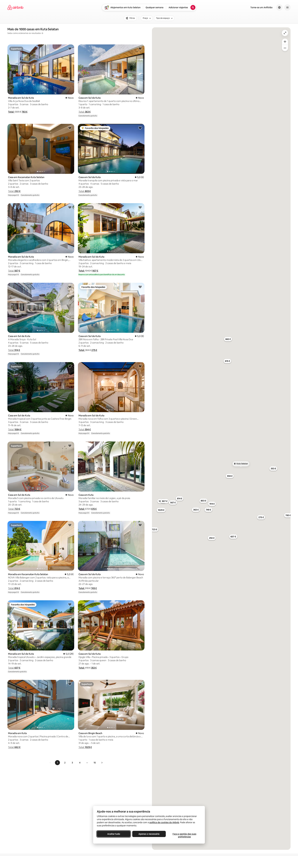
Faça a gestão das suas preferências (184, 835)
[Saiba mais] (42, 33)
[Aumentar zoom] (285, 42)
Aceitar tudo (113, 834)
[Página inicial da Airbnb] (15, 7)
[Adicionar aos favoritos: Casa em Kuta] (140, 445)
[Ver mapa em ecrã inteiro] (285, 33)
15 (95, 762)
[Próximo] (102, 762)
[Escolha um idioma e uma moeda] (279, 7)
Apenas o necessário (149, 834)
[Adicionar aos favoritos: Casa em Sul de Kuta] (140, 48)
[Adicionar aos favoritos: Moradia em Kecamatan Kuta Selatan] (69, 524)
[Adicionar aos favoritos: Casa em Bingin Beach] (140, 683)
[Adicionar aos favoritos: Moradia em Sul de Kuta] (69, 48)
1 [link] (57, 762)
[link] (50, 762)
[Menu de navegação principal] (287, 7)
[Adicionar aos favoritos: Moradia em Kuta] (69, 683)
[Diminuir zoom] (285, 48)
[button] (11, 111)
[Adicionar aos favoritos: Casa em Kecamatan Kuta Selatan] (69, 127)
